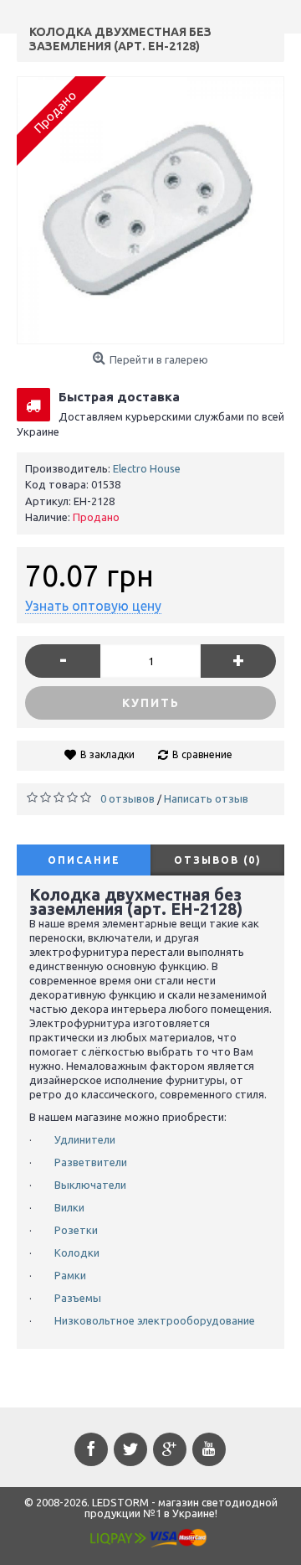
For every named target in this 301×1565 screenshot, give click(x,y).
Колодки (76, 1252)
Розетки (76, 1230)
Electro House (147, 468)
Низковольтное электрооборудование (154, 1320)
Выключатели (90, 1185)
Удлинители (84, 1139)
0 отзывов (127, 798)
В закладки (107, 754)
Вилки (69, 1207)
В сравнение (202, 754)
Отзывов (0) (218, 860)
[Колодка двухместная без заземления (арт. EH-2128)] (150, 210)
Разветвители (90, 1162)
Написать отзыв (206, 798)
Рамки (70, 1275)
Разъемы (77, 1298)
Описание (84, 860)
